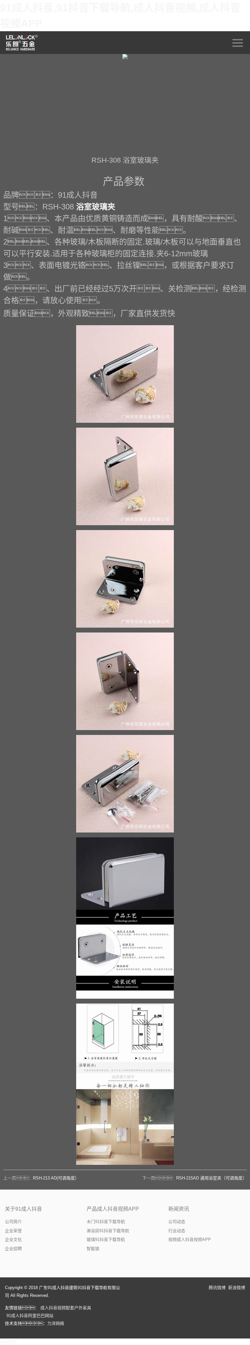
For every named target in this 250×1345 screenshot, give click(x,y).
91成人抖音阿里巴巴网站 (30, 1315)
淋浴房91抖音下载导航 (108, 1230)
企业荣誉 (13, 1230)
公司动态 (176, 1221)
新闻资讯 (178, 1209)
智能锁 (93, 1248)
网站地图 (8, 1341)
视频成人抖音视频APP (189, 1239)
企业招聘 (13, 1248)
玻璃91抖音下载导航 (106, 1239)
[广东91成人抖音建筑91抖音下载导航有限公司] (22, 42)
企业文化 (13, 1239)
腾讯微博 (217, 1287)
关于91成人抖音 (23, 1209)
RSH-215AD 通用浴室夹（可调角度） (211, 1178)
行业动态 (176, 1230)
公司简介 (13, 1221)
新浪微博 (236, 1287)
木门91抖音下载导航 (106, 1221)
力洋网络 (55, 1323)
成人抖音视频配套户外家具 (65, 1307)
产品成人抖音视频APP (113, 1209)
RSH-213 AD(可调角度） (56, 1178)
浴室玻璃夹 (95, 206)
